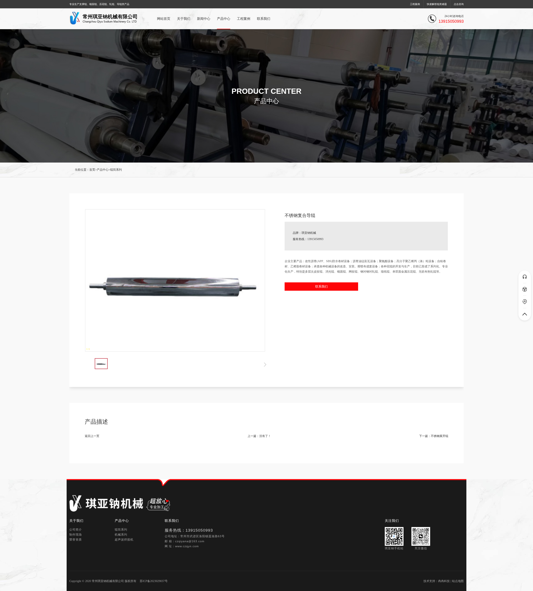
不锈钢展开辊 (439, 436)
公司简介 (75, 529)
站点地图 (458, 581)
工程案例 (415, 4)
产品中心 (102, 169)
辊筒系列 (116, 169)
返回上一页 (92, 436)
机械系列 (121, 534)
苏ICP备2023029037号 (154, 581)
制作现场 (75, 534)
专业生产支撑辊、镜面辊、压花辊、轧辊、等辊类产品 (99, 4)
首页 (92, 169)
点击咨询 (459, 4)
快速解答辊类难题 (437, 4)
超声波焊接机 (124, 539)
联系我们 (321, 286)
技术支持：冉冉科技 (436, 581)
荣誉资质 (75, 539)
